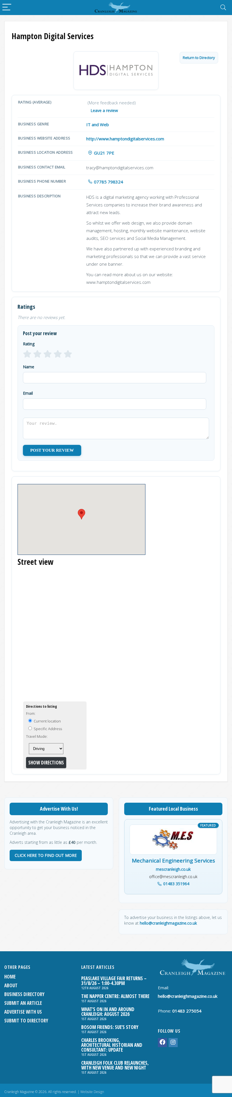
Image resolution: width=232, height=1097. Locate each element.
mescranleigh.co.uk (173, 869)
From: (30, 713)
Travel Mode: (37, 736)
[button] (81, 514)
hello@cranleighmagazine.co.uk (168, 923)
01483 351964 (176, 883)
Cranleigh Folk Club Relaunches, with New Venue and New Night (115, 1065)
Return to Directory (199, 57)
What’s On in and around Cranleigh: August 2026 (107, 1011)
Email (28, 393)
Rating (29, 343)
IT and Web (97, 124)
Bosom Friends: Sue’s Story (109, 1027)
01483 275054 (186, 1011)
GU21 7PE (104, 153)
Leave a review (104, 110)
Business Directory (24, 994)
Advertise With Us (23, 1012)
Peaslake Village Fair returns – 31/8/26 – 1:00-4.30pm (114, 980)
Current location (47, 721)
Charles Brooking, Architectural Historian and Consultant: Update (111, 1045)
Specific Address (47, 728)
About (11, 985)
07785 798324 (108, 182)
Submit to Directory (26, 1020)
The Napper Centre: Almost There (115, 996)
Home (10, 976)
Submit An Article (23, 1003)
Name (28, 366)
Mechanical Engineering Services (173, 860)
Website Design (92, 1091)
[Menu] (7, 7)
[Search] (223, 7)
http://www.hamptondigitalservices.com (125, 138)
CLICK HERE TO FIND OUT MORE (46, 855)
